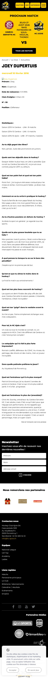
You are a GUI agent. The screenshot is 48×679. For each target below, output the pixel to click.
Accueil (5, 60)
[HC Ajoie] (5, 5)
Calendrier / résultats (11, 587)
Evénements (7, 590)
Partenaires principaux (11, 577)
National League (9, 550)
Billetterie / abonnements (13, 584)
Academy (6, 556)
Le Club (14, 60)
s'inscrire (27, 475)
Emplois (5, 594)
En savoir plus (33, 670)
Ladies (4, 559)
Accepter (12, 670)
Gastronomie (35, 5)
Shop (27, 5)
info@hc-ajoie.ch (9, 538)
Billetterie (20, 5)
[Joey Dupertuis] (9, 79)
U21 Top (5, 553)
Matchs (5, 574)
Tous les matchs (24, 51)
